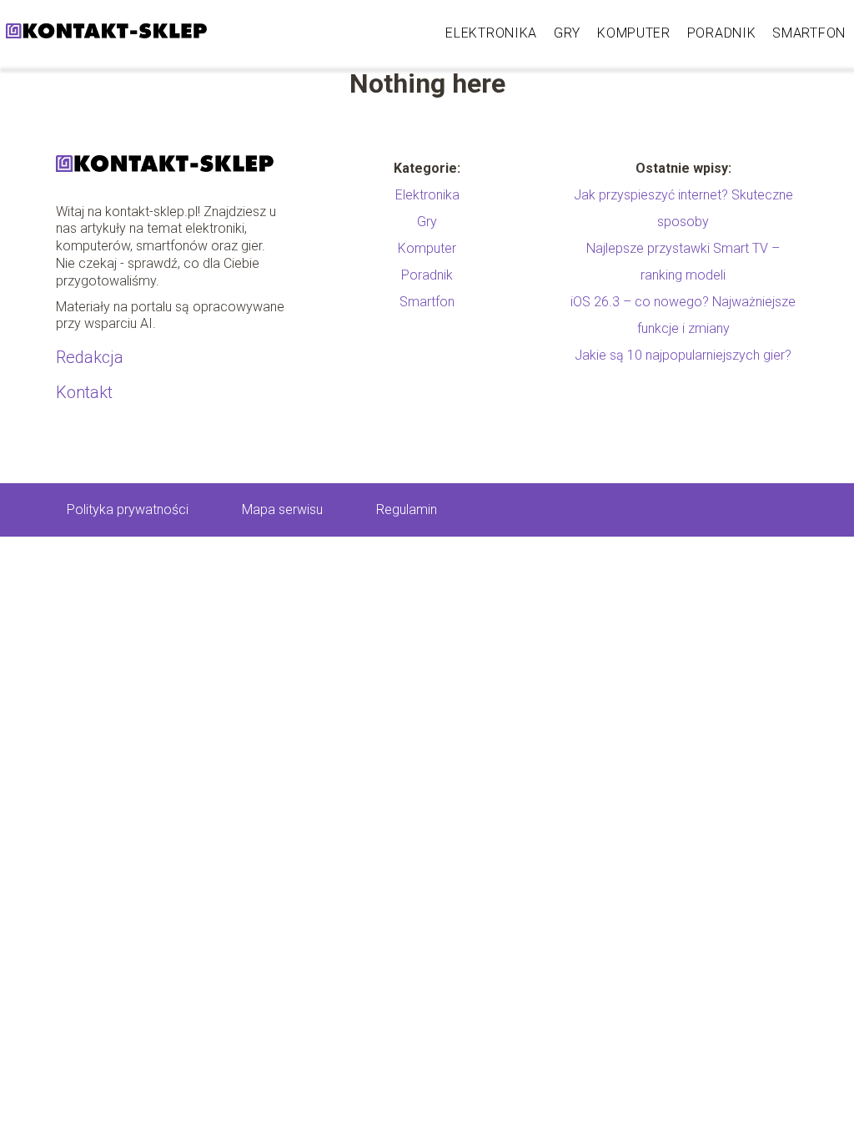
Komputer (634, 33)
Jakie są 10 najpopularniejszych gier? (683, 355)
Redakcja (89, 357)
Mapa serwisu (282, 509)
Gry (567, 33)
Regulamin (406, 509)
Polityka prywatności (127, 509)
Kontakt (84, 392)
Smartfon (809, 33)
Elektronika (491, 33)
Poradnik (721, 33)
